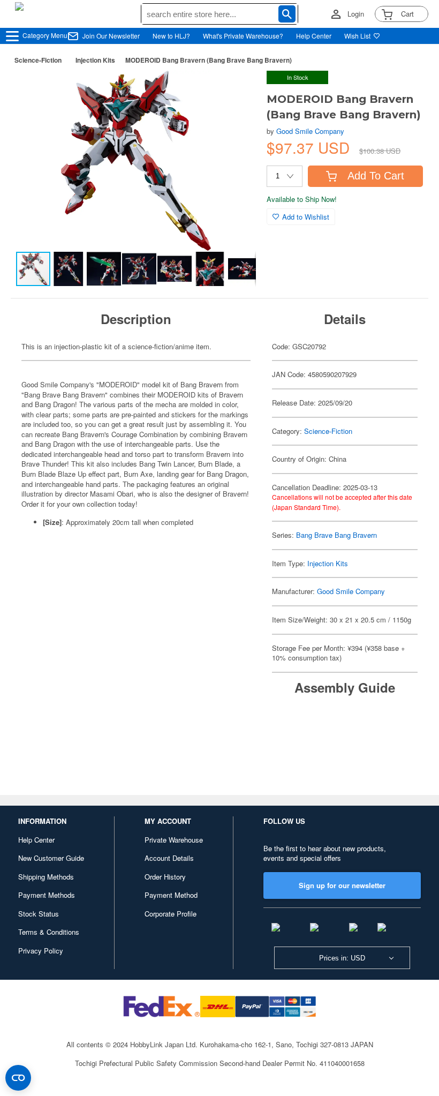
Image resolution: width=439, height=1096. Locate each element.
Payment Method (171, 895)
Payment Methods (46, 895)
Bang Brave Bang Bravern (336, 535)
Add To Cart (375, 176)
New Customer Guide (51, 858)
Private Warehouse (174, 840)
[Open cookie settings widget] (18, 1078)
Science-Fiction (38, 60)
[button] (237, 90)
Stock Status (38, 914)
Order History (165, 877)
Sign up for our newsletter (342, 885)
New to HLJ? (171, 35)
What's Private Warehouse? (243, 35)
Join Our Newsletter (111, 35)
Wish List (357, 35)
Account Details (169, 858)
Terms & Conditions (48, 932)
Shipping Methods (46, 877)
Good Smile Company (310, 131)
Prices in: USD (342, 958)
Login (355, 14)
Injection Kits (95, 60)
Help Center (313, 35)
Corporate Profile (170, 914)
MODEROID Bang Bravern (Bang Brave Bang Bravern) (208, 60)
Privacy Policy (40, 950)
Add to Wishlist (305, 217)
